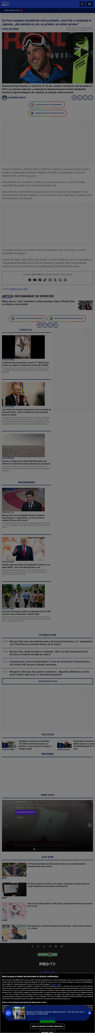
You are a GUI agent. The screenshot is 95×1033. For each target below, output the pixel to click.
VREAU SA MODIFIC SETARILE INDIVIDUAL (47, 1026)
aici (3, 994)
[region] (47, 1003)
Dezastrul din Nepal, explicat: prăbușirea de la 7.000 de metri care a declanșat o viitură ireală (55, 1013)
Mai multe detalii (56, 984)
